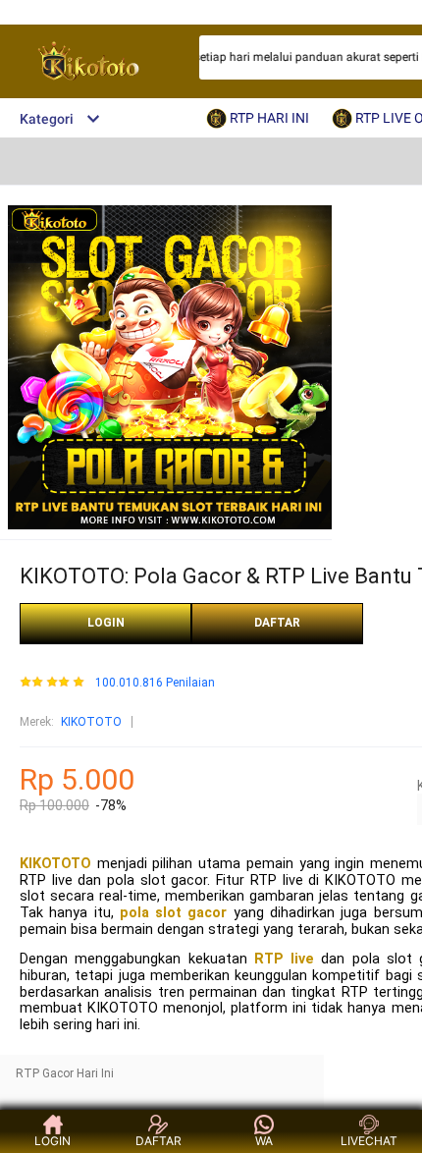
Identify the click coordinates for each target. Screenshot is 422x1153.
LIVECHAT (369, 1140)
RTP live (284, 959)
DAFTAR (277, 623)
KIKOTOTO (91, 722)
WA (264, 1140)
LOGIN (106, 623)
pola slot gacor (174, 913)
